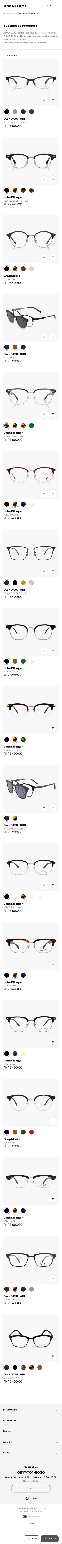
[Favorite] (49, 6)
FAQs (31, 1489)
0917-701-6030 (31, 1472)
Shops (7, 1431)
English (31, 1523)
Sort (34, 1539)
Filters (52, 1539)
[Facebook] (27, 1498)
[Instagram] (35, 1498)
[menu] (56, 6)
